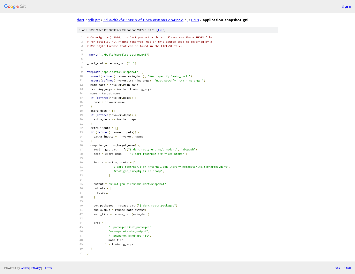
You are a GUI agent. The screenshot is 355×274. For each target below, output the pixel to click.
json (347, 267)
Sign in (346, 6)
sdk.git (94, 19)
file (161, 30)
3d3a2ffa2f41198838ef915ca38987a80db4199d (143, 19)
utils (195, 19)
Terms (47, 268)
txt (337, 267)
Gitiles (25, 268)
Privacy (36, 268)
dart (80, 19)
